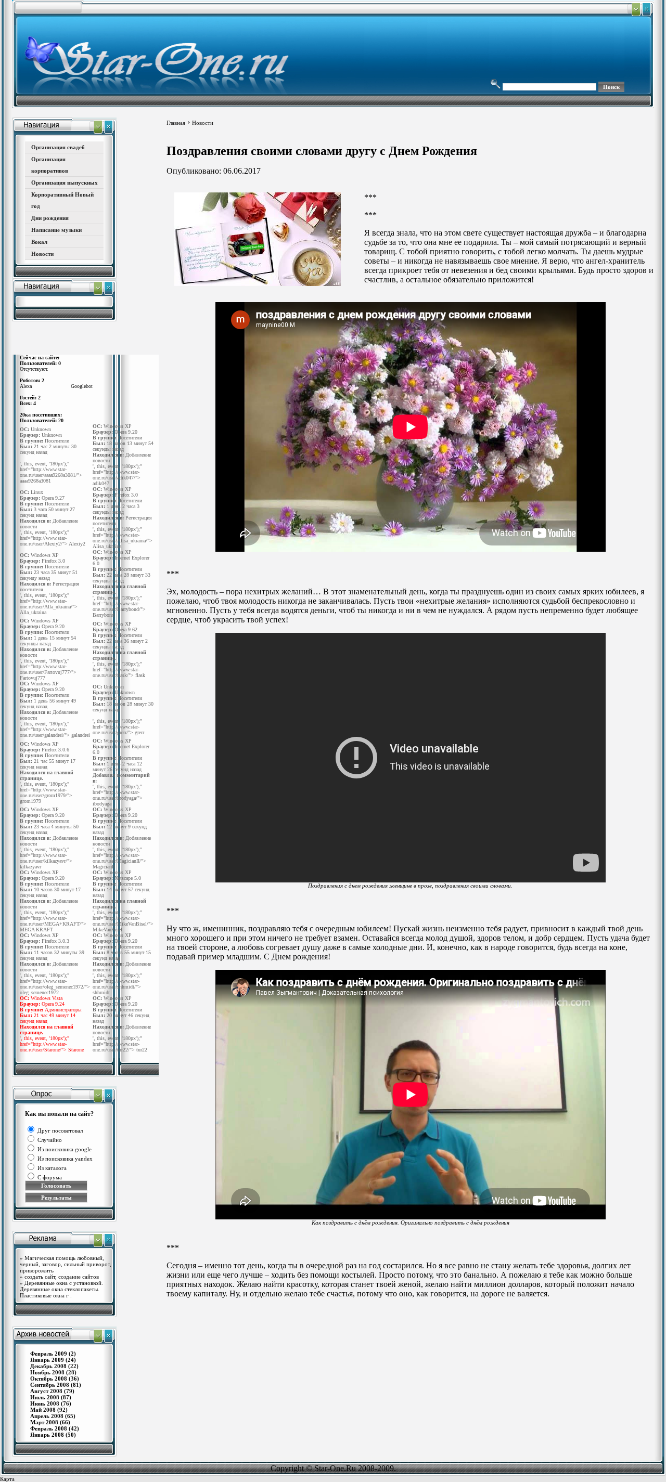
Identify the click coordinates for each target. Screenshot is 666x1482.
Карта (7, 1479)
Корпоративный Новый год (62, 200)
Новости (42, 254)
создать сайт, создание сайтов (61, 1276)
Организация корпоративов (49, 165)
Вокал (39, 242)
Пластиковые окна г (45, 1295)
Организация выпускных (64, 182)
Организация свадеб (58, 147)
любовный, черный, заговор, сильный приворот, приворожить (65, 1264)
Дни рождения (50, 218)
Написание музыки (56, 230)
